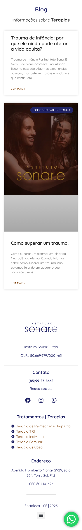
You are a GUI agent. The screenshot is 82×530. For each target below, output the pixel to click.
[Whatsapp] (54, 400)
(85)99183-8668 (41, 380)
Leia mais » (18, 88)
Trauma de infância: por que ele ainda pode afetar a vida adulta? (39, 43)
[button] (41, 515)
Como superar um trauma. (40, 243)
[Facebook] (28, 400)
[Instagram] (41, 400)
